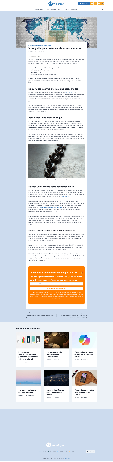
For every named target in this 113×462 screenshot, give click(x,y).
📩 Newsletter (43, 451)
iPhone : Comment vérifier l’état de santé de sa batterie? (84, 392)
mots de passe (69, 92)
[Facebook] (99, 3)
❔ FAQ (66, 451)
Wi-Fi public (64, 196)
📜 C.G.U (71, 451)
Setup (60, 9)
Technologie (47, 45)
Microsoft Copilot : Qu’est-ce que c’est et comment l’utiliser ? (84, 354)
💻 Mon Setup (52, 451)
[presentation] (28, 340)
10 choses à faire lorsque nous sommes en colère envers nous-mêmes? (74, 315)
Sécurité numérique (37, 45)
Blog (29, 45)
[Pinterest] (95, 3)
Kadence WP (67, 458)
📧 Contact (60, 451)
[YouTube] (91, 3)
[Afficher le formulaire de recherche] (102, 9)
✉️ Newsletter (84, 3)
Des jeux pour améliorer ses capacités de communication (55, 354)
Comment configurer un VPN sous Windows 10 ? (40, 315)
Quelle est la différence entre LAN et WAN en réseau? (55, 392)
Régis (31, 52)
